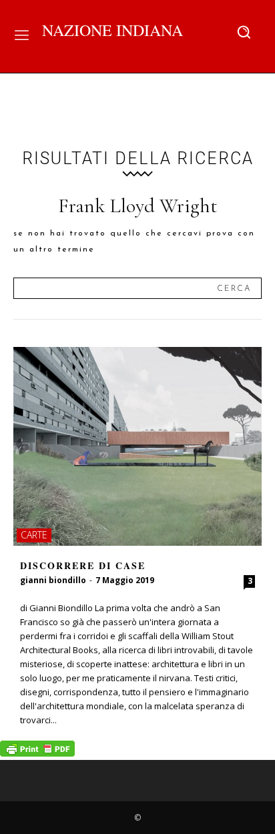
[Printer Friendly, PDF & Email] (37, 753)
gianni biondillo (53, 580)
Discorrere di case (83, 565)
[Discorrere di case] (137, 446)
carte (34, 534)
